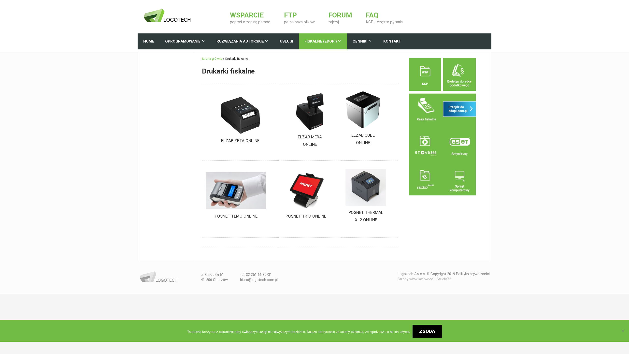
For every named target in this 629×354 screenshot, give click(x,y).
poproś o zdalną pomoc (250, 18)
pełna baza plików (299, 18)
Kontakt (392, 41)
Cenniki (360, 41)
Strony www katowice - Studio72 (424, 279)
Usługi (286, 41)
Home (148, 41)
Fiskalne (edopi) (320, 41)
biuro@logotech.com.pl (259, 280)
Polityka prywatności (473, 274)
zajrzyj (340, 18)
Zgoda (427, 331)
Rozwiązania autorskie (240, 41)
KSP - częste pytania (384, 18)
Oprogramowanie (182, 41)
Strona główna (212, 58)
